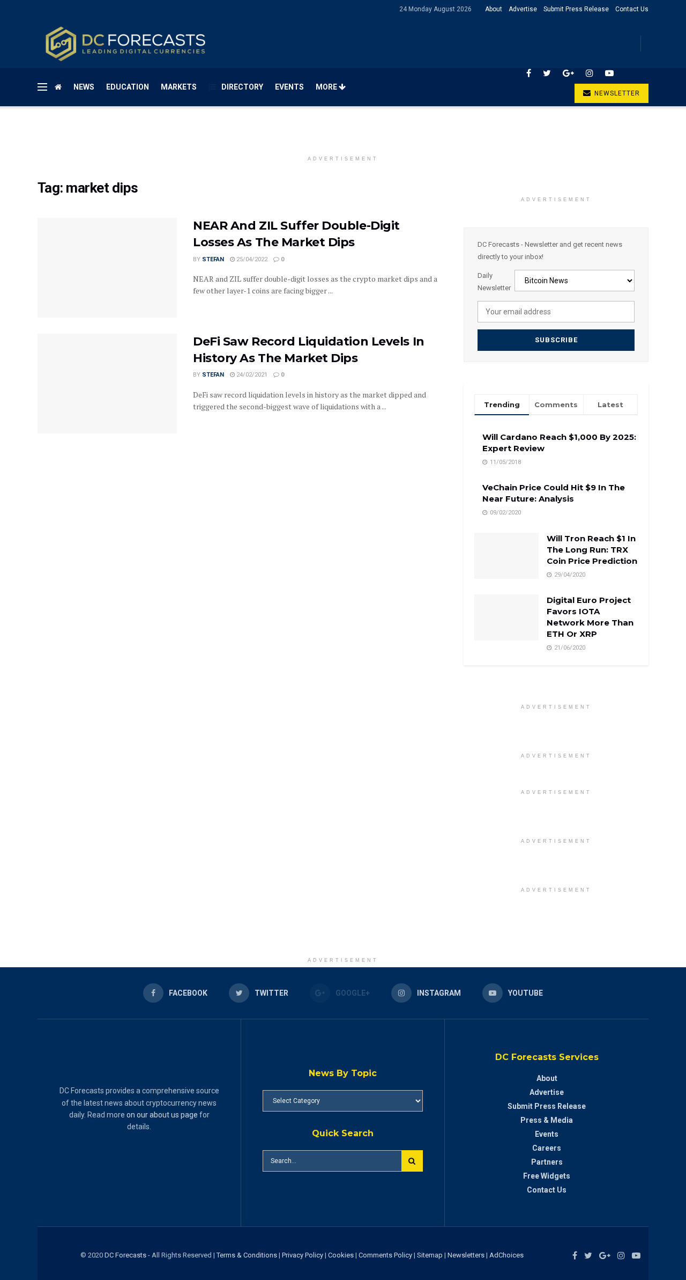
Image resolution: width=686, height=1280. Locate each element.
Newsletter (616, 93)
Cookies (341, 1255)
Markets (179, 87)
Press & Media (546, 1120)
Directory (242, 87)
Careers (546, 1148)
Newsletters (466, 1255)
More (327, 87)
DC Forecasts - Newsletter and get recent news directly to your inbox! (550, 250)
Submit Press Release (576, 9)
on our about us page (162, 1114)
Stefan (213, 259)
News (83, 87)
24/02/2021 (251, 374)
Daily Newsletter (494, 281)
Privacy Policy (302, 1255)
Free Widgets (546, 1176)
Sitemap (430, 1255)
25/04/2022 (251, 259)
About (493, 9)
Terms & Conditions (248, 1255)
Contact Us (631, 9)
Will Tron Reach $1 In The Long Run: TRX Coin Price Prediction (592, 549)
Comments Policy (385, 1255)
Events (289, 87)
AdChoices (506, 1255)
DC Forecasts (125, 1255)
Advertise (523, 9)
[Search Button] (412, 1161)
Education (127, 87)
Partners (547, 1162)
